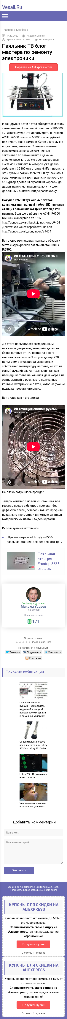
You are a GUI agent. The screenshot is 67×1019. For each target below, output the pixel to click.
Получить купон (33, 944)
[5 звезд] (30, 642)
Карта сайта (50, 890)
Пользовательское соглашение (27, 890)
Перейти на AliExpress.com (33, 67)
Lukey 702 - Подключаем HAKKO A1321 (33, 776)
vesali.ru (12, 7)
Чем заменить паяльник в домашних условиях (33, 805)
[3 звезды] (23, 642)
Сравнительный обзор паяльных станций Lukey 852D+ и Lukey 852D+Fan (33, 745)
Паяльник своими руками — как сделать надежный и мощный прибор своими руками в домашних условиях (33, 709)
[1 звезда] (17, 642)
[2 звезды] (20, 642)
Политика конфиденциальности (42, 887)
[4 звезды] (26, 642)
